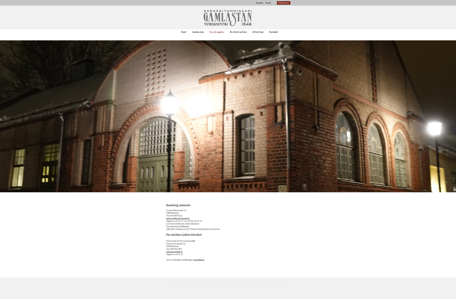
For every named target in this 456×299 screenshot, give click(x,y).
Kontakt (273, 32)
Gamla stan (198, 32)
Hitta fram (257, 32)
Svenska (259, 3)
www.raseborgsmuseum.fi (178, 218)
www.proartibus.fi (174, 251)
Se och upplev (217, 32)
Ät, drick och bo (238, 32)
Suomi (268, 3)
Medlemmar (283, 3)
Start (183, 32)
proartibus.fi (198, 260)
